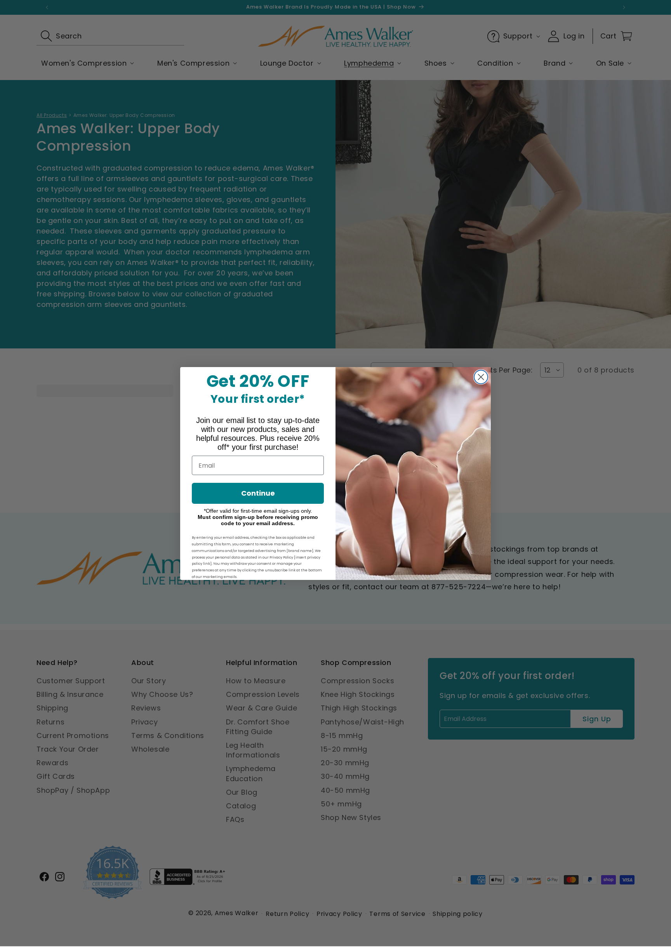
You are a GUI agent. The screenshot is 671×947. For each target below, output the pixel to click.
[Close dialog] (481, 377)
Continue (258, 493)
